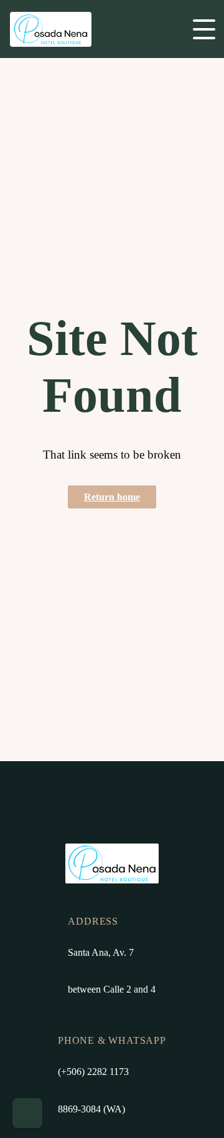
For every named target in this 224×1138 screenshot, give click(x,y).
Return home (112, 497)
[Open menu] (204, 29)
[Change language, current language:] (27, 1113)
